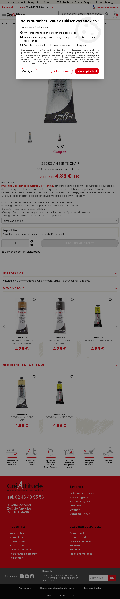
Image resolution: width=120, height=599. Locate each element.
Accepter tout (88, 71)
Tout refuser (62, 71)
